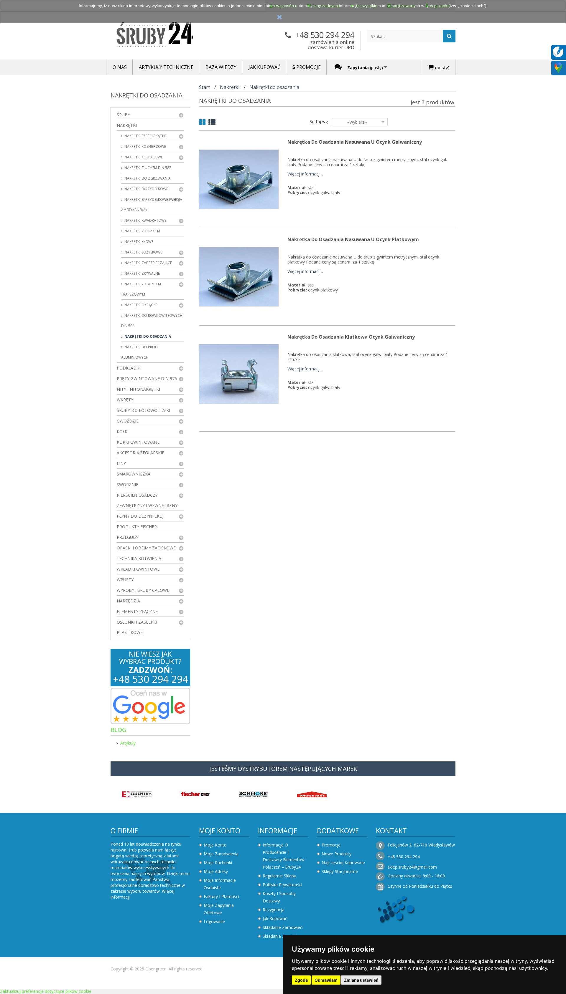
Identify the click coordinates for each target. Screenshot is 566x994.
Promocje (331, 845)
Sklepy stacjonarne (340, 871)
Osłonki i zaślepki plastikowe (137, 627)
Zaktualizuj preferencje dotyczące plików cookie (45, 991)
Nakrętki (127, 125)
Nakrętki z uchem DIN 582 (147, 167)
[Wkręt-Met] (311, 793)
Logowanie (214, 921)
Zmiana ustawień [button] (361, 980)
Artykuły (128, 743)
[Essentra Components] (136, 793)
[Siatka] (202, 123)
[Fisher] (195, 793)
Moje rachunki (218, 862)
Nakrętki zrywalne (142, 273)
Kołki (123, 431)
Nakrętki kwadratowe (145, 220)
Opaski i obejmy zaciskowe (146, 548)
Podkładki (128, 368)
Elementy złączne (137, 611)
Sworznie (127, 484)
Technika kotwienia (139, 558)
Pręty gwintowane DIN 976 (147, 378)
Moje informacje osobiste (220, 883)
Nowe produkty (336, 854)
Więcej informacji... (305, 174)
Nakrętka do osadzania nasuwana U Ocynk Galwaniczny (354, 142)
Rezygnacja (273, 909)
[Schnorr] (253, 793)
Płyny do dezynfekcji (140, 516)
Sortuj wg (319, 121)
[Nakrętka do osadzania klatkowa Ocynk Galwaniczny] (239, 374)
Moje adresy (216, 871)
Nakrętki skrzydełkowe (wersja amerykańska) (151, 204)
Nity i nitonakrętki (138, 389)
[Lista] (211, 123)
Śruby (123, 114)
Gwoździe (128, 421)
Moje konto (219, 830)
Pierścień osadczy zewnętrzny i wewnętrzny (147, 500)
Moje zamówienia (221, 854)
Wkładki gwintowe (138, 569)
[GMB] (558, 67)
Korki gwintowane (138, 442)
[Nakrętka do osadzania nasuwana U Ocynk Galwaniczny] (239, 179)
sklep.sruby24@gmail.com (412, 867)
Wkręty (125, 399)
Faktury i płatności (221, 896)
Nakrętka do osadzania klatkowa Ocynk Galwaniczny (351, 336)
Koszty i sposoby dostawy (279, 897)
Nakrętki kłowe (138, 241)
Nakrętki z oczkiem (142, 230)
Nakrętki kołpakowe (143, 157)
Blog (118, 730)
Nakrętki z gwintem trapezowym (141, 289)
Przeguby (127, 537)
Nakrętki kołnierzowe (145, 146)
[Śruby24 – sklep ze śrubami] (165, 35)
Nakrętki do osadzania (147, 336)
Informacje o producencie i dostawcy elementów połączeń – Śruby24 (284, 856)
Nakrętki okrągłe (140, 304)
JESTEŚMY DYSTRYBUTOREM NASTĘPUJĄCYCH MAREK (283, 769)
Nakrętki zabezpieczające (148, 262)
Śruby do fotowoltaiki (143, 410)
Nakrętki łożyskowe (143, 252)
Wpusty (125, 579)
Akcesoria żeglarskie (140, 452)
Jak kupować (275, 918)
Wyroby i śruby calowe (143, 590)
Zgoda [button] (301, 980)
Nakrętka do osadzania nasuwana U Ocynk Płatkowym (353, 239)
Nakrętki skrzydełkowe (146, 188)
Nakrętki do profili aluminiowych (140, 352)
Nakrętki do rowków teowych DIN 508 (151, 320)
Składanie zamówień (283, 927)
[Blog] (558, 51)
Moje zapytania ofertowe (219, 908)
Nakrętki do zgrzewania (147, 178)
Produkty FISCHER (137, 526)
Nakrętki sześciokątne (145, 135)
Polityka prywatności (282, 884)
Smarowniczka (133, 474)
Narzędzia (128, 601)
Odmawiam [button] (326, 980)
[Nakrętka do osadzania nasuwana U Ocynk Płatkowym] (239, 276)
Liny (121, 463)
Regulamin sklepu (279, 876)
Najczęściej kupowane (343, 862)
